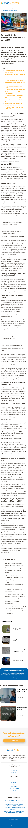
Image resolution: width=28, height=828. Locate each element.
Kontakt (14, 773)
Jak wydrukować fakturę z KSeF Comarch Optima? (14, 801)
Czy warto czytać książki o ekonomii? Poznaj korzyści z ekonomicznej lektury (19, 650)
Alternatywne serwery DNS (13, 98)
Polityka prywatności (14, 820)
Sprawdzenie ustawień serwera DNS (15, 89)
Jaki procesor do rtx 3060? (18, 661)
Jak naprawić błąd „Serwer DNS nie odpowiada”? (15, 83)
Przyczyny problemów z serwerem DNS (15, 75)
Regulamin (14, 826)
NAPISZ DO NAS (14, 741)
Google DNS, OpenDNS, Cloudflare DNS (14, 100)
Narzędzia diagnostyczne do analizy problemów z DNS (13, 104)
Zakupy (14, 793)
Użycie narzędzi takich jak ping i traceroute (14, 107)
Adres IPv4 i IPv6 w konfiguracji (14, 95)
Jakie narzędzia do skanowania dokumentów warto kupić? (14, 804)
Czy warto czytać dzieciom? (17, 629)
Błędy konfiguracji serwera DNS (14, 80)
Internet (14, 782)
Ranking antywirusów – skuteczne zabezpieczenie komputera (14, 812)
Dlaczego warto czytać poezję (18, 639)
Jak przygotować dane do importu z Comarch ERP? (14, 808)
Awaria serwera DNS (11, 78)
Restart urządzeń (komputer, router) (13, 86)
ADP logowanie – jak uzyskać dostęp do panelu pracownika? (22, 690)
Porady (11, 9)
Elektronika (14, 780)
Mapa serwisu (14, 823)
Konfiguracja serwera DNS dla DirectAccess (14, 92)
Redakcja (14, 770)
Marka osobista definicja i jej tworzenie (22, 708)
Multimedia (14, 786)
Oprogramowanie (14, 789)
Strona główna (5, 9)
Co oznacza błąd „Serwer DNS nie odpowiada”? (14, 71)
